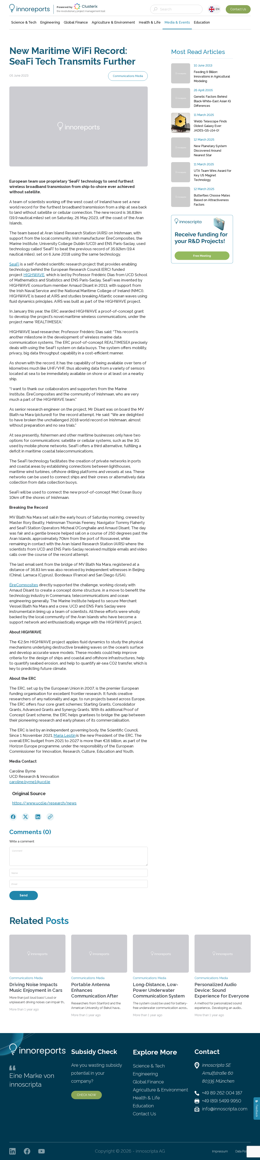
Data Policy (243, 1151)
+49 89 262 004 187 (222, 1093)
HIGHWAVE (33, 275)
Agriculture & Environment (160, 1090)
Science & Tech (149, 1066)
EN (217, 9)
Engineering (145, 1074)
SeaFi (14, 264)
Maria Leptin (64, 735)
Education (143, 1105)
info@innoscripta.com (224, 1109)
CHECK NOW (86, 1095)
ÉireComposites (23, 585)
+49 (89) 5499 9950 (221, 1101)
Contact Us (238, 9)
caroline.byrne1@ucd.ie (29, 782)
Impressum (220, 1151)
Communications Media (128, 76)
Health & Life (146, 1098)
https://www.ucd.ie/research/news (44, 803)
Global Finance (148, 1082)
